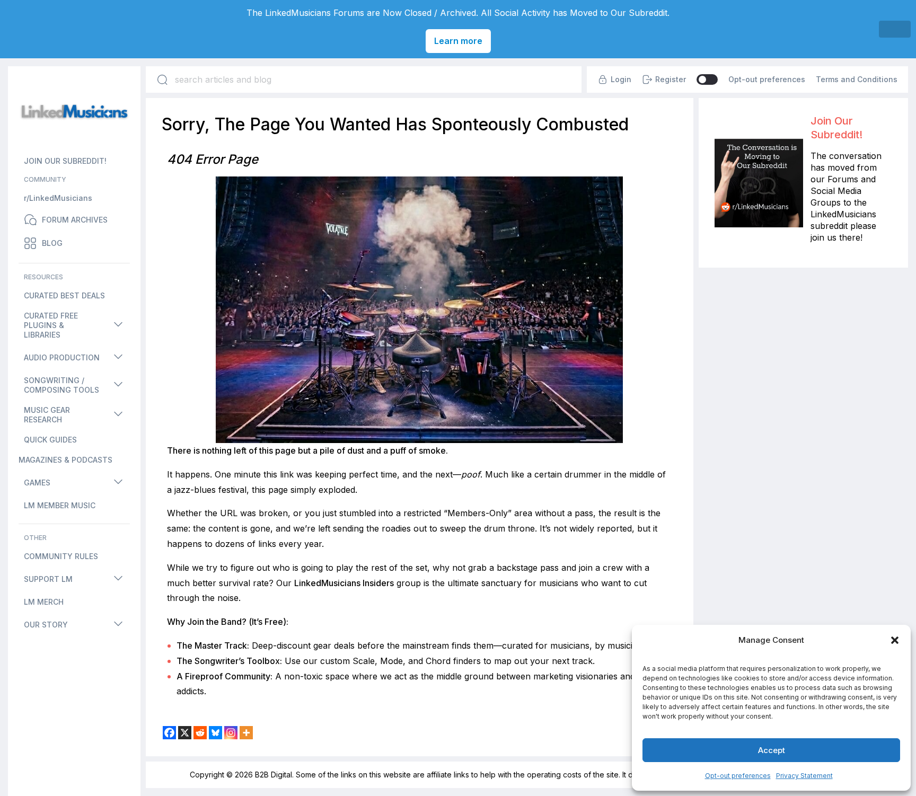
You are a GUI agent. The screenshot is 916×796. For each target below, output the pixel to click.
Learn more (458, 41)
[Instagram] (230, 732)
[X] (184, 732)
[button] (894, 640)
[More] (246, 732)
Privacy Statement (804, 776)
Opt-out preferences (738, 776)
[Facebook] (169, 732)
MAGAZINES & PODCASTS (65, 459)
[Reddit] (200, 732)
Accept (771, 750)
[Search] (162, 79)
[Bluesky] (215, 732)
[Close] (895, 29)
